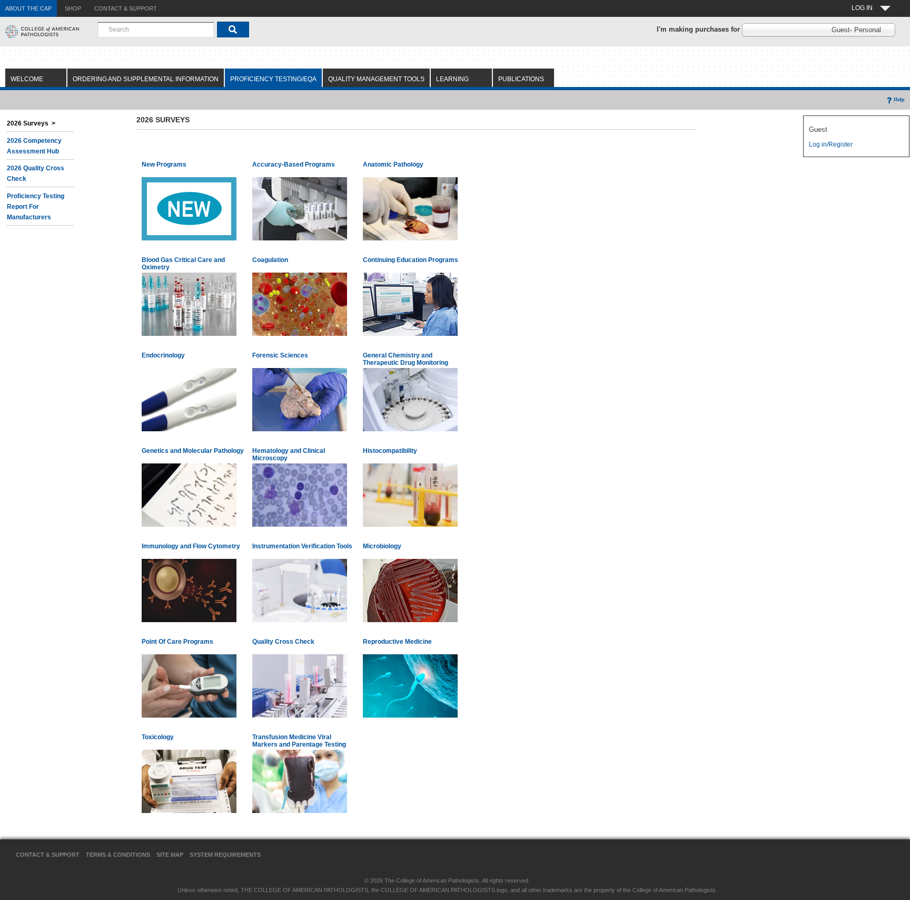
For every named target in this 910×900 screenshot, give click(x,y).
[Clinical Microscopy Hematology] (299, 494)
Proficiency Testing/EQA (273, 79)
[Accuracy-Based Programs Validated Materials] (299, 208)
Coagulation (270, 260)
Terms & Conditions (118, 854)
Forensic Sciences (280, 355)
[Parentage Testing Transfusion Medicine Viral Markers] (299, 781)
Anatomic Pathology (393, 164)
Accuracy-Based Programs (293, 164)
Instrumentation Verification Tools (302, 546)
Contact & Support (48, 854)
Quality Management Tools (376, 79)
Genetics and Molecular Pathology (193, 450)
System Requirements (225, 854)
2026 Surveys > (31, 123)
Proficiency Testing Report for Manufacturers (35, 206)
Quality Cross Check (283, 641)
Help (899, 99)
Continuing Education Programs (410, 260)
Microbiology (382, 546)
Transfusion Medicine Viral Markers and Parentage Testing (299, 740)
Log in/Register (831, 144)
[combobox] (155, 29)
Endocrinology (163, 355)
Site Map (169, 854)
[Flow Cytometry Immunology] (189, 590)
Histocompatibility (390, 450)
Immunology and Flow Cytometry (191, 546)
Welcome (27, 79)
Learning (452, 79)
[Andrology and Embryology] (410, 685)
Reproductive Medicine (397, 641)
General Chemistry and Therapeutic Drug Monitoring (405, 359)
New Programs (164, 164)
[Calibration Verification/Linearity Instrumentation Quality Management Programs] (299, 590)
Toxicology (158, 737)
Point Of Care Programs (177, 641)
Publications (521, 79)
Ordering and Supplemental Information (146, 79)
